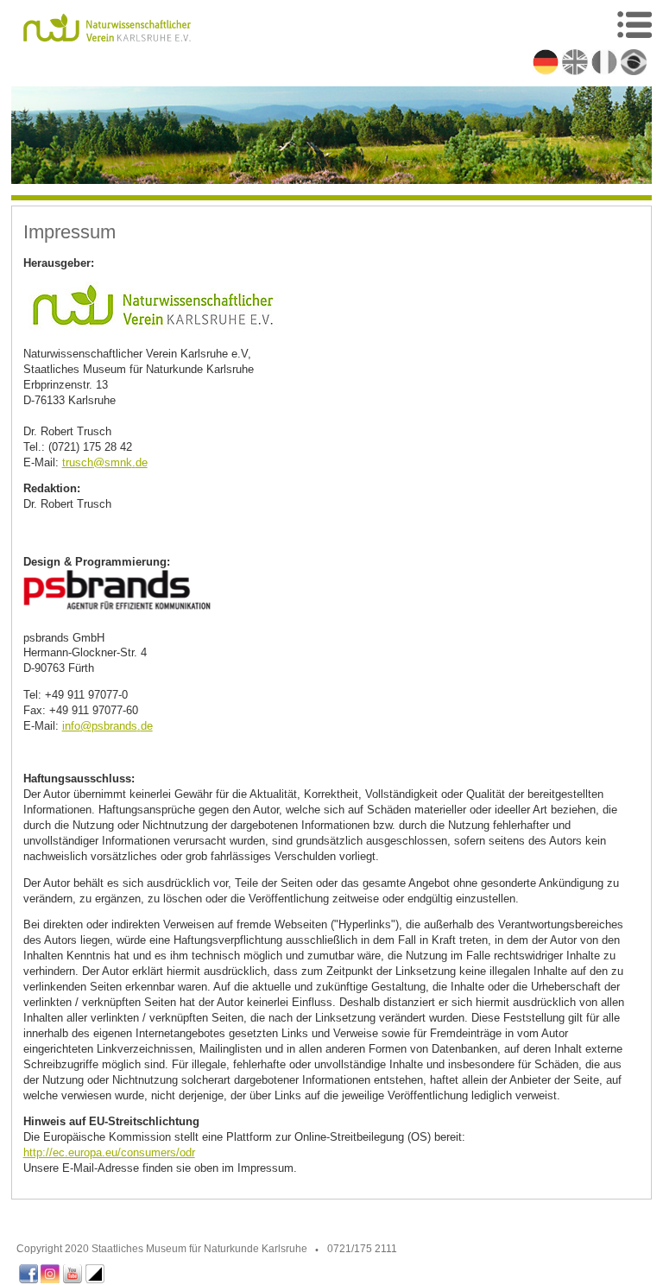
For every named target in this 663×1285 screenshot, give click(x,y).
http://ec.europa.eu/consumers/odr (109, 1152)
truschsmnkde (105, 462)
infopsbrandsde (107, 725)
